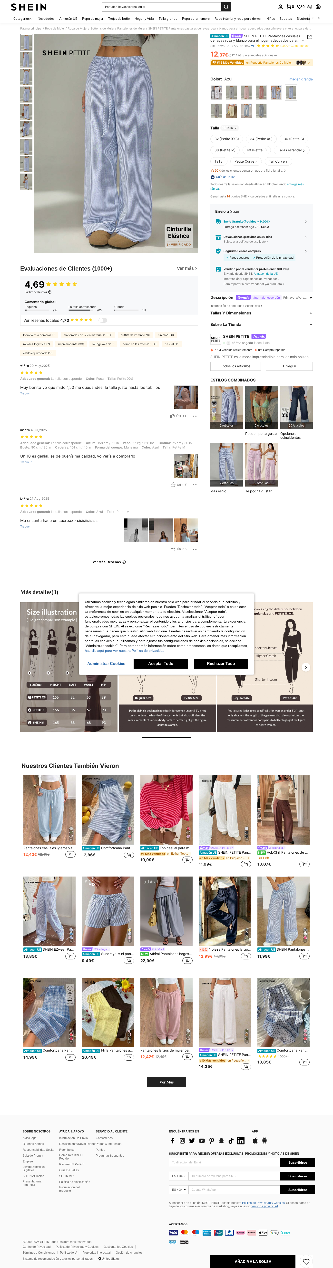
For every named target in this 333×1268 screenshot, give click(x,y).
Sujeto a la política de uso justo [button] (245, 241)
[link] (290, 7)
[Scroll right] (319, 18)
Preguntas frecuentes (110, 1155)
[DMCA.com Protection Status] (184, 1242)
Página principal (31, 28)
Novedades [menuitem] (46, 18)
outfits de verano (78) (135, 335)
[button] (310, 7)
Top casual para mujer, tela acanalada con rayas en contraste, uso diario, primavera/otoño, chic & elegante (167, 848)
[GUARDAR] (306, 1261)
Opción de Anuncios (129, 1252)
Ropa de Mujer (55, 28)
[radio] (216, 93)
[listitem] (226, 407)
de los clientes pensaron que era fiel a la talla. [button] (249, 171)
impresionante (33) (71, 344)
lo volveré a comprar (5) (39, 335)
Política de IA (68, 1252)
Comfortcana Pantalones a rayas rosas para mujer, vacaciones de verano (284, 1050)
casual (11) (172, 344)
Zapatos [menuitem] (286, 18)
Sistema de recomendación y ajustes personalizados (58, 1258)
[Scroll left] (313, 18)
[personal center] (281, 7)
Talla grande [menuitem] (168, 18)
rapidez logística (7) (36, 344)
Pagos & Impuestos (108, 1144)
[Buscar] (226, 6)
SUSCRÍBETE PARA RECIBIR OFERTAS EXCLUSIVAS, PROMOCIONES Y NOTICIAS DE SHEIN (234, 1153)
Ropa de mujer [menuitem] (92, 18)
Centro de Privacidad (37, 1246)
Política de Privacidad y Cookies (263, 1203)
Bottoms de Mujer (102, 28)
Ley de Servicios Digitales (34, 1168)
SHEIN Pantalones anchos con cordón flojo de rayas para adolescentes (284, 949)
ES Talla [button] (227, 128)
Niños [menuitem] (270, 18)
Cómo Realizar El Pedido (71, 1156)
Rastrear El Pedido (71, 1164)
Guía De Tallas (69, 1170)
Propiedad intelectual (96, 1252)
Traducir (25, 393)
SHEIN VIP (66, 1176)
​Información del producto (69, 1189)
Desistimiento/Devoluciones (77, 1144)
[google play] (264, 1143)
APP (255, 1131)
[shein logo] (28, 7)
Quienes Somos (33, 1144)
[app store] (255, 1143)
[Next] (306, 667)
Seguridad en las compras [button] (242, 251)
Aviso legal (30, 1138)
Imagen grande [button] (300, 79)
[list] (208, 1140)
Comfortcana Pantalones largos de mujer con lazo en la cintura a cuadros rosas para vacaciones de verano (50, 1050)
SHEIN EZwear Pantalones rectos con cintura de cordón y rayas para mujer (50, 949)
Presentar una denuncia (32, 1183)
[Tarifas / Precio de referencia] (229, 55)
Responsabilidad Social (38, 1149)
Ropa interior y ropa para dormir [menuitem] (238, 18)
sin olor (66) (166, 335)
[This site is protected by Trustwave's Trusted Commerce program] (172, 1242)
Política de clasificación (74, 1182)
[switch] (102, 320)
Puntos (100, 1149)
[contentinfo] (242, 1233)
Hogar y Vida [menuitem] (144, 18)
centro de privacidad (264, 1206)
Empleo (28, 1161)
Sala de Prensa (33, 1155)
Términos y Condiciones (39, 1252)
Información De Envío (73, 1138)
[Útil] (172, 416)
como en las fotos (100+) (140, 344)
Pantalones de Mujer (131, 28)
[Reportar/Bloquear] (195, 416)
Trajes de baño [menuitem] (119, 18)
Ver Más (166, 1082)
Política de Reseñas (36, 292)
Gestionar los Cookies (118, 1246)
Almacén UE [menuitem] (68, 18)
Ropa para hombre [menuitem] (196, 18)
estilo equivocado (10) (38, 353)
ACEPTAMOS (178, 1224)
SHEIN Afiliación (33, 1176)
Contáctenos (104, 1138)
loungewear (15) (103, 344)
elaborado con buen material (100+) (88, 335)
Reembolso (67, 1149)
